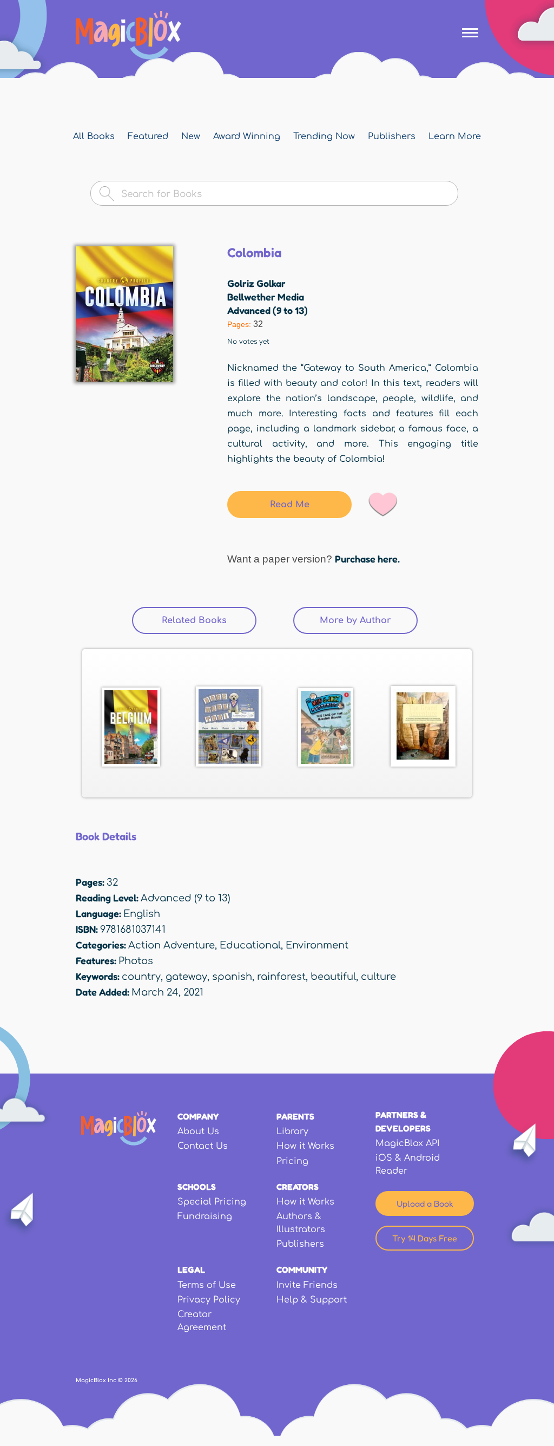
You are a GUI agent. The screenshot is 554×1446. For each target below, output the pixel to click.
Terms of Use (206, 1285)
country (141, 976)
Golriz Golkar (256, 283)
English (141, 913)
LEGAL (191, 1269)
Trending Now (324, 136)
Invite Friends (307, 1285)
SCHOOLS (196, 1186)
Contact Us (202, 1146)
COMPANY (198, 1116)
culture (378, 976)
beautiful (333, 976)
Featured (148, 136)
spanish (232, 976)
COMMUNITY (301, 1269)
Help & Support (311, 1300)
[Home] (128, 35)
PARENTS (295, 1116)
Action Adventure (171, 945)
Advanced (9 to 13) (267, 310)
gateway (186, 976)
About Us (198, 1131)
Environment (317, 945)
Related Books (209, 620)
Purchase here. (367, 559)
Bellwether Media (265, 297)
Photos (135, 961)
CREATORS (297, 1186)
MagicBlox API (407, 1143)
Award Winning (246, 136)
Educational (250, 945)
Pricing (292, 1161)
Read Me (289, 504)
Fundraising (204, 1216)
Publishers (392, 136)
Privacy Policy (208, 1300)
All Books (94, 136)
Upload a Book (425, 1203)
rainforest (281, 976)
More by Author (355, 620)
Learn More (454, 136)
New (190, 136)
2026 (130, 1380)
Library (292, 1131)
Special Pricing (211, 1202)
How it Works (305, 1146)
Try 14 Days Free (424, 1238)
